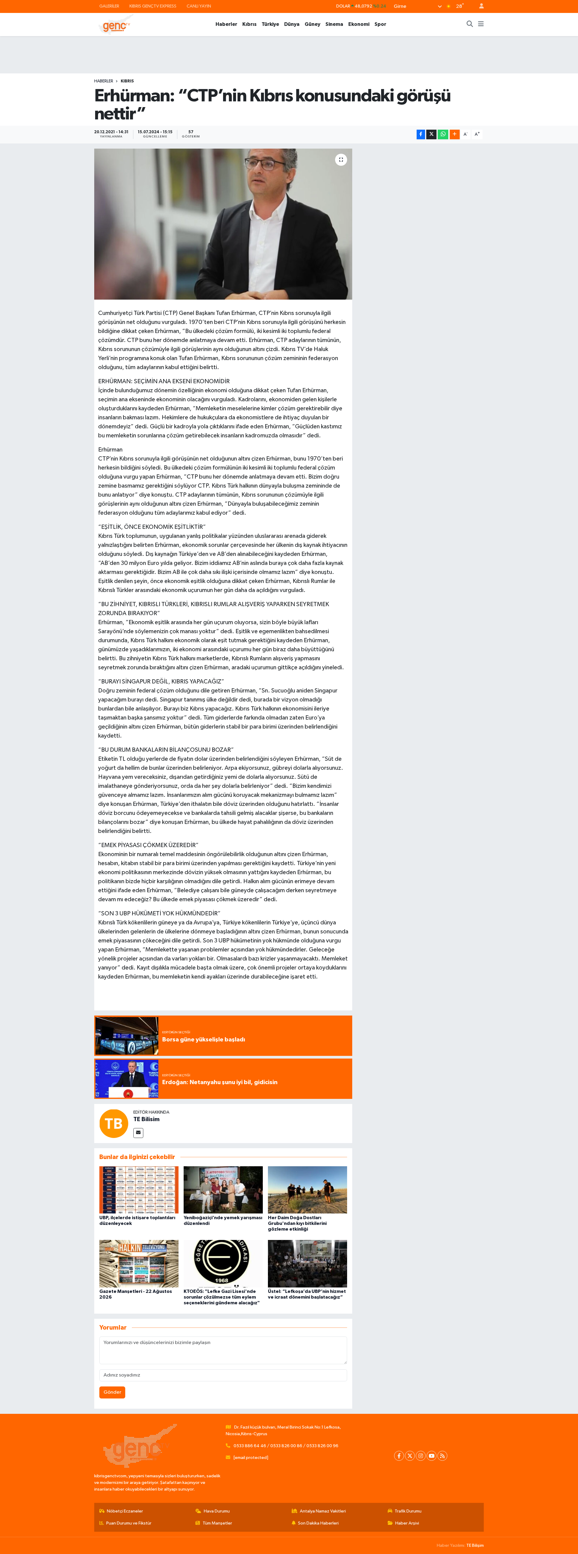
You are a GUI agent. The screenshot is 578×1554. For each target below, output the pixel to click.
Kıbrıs (249, 24)
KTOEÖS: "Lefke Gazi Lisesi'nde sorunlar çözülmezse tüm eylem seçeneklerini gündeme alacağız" (222, 1297)
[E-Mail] (138, 1133)
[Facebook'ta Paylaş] (421, 135)
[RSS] (442, 1456)
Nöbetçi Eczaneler (125, 1511)
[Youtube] (432, 1456)
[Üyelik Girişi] (479, 6)
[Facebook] (399, 1456)
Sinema (334, 24)
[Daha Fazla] (455, 135)
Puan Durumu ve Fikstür (128, 1523)
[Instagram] (421, 1456)
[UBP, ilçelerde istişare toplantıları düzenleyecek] (139, 1189)
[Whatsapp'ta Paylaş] (443, 135)
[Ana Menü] (481, 24)
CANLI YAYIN (199, 6)
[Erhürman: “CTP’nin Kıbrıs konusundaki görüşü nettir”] (223, 224)
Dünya (292, 24)
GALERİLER (109, 6)
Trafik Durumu (408, 1511)
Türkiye (270, 24)
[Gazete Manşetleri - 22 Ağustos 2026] (139, 1263)
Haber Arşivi (407, 1523)
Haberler (226, 24)
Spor (380, 24)
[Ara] (470, 24)
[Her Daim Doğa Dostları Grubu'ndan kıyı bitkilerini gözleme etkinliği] (307, 1189)
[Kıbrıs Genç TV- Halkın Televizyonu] (116, 24)
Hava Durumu (217, 1511)
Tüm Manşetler (217, 1523)
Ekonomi (358, 24)
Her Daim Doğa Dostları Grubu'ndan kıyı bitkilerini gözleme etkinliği (297, 1223)
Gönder (112, 1392)
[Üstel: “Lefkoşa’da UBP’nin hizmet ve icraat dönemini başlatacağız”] (307, 1263)
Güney (312, 24)
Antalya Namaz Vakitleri (323, 1511)
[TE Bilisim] (113, 1123)
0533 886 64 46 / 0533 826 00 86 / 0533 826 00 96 (286, 1446)
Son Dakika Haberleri (318, 1523)
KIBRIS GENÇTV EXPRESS (152, 6)
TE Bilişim (475, 1545)
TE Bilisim (146, 1119)
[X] (410, 1456)
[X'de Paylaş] (431, 135)
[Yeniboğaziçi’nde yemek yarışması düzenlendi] (223, 1189)
